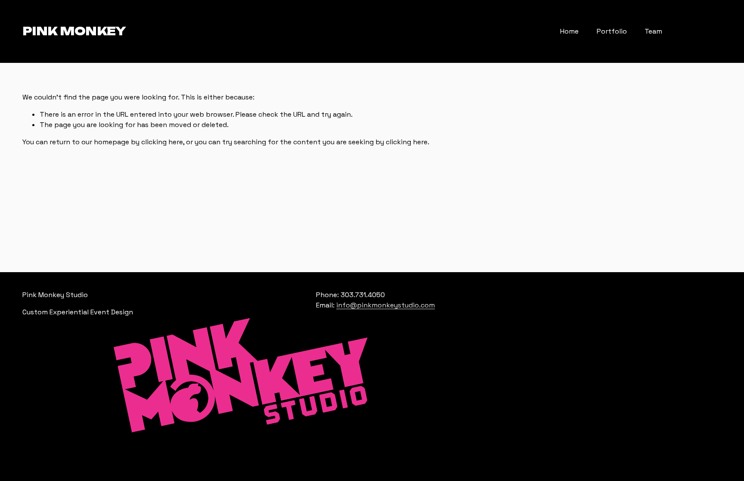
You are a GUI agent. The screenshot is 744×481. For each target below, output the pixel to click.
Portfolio (612, 31)
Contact (696, 31)
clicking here (162, 141)
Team (653, 31)
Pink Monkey (74, 31)
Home (569, 31)
